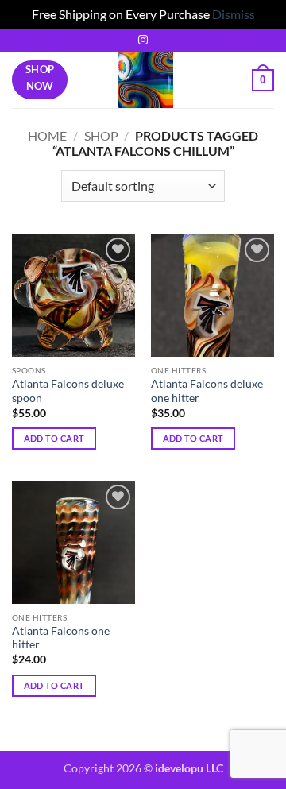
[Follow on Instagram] (143, 40)
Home (47, 135)
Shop (101, 135)
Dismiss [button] (233, 13)
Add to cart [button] (54, 438)
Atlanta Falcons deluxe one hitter (207, 390)
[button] (263, 80)
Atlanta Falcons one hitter (61, 638)
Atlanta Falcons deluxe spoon (68, 390)
